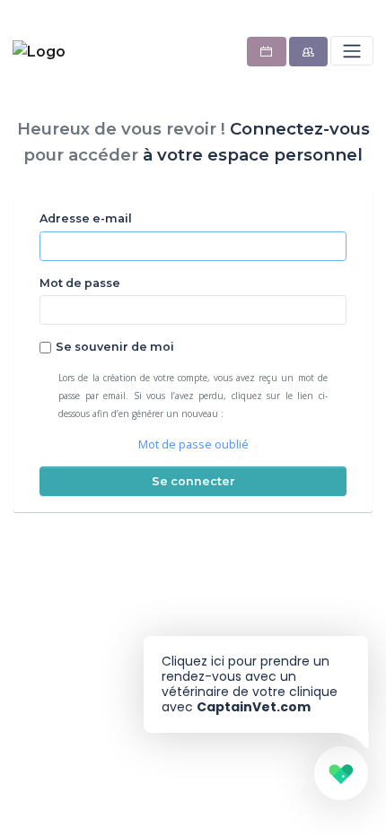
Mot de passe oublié (193, 444)
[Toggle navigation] (351, 50)
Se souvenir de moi (115, 346)
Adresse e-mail (85, 218)
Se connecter (193, 481)
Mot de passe (79, 283)
